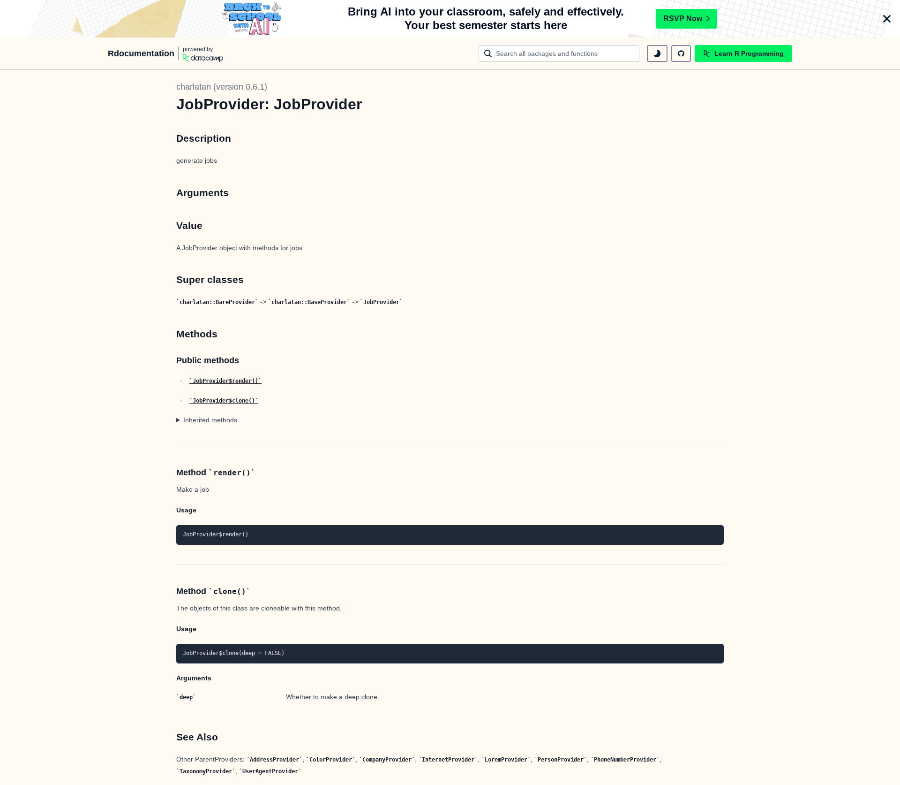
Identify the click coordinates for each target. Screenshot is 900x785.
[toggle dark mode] (657, 53)
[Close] (887, 18)
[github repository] (681, 53)
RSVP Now (682, 19)
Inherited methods (210, 420)
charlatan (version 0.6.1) (221, 86)
